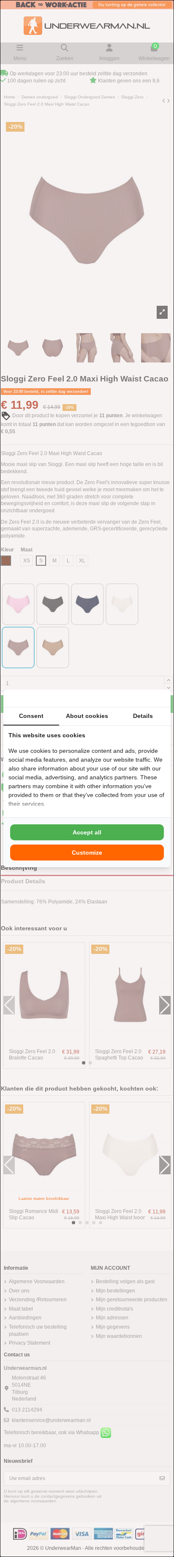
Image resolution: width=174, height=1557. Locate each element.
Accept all (87, 832)
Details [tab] (143, 715)
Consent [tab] (31, 715)
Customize (87, 852)
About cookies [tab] (87, 715)
